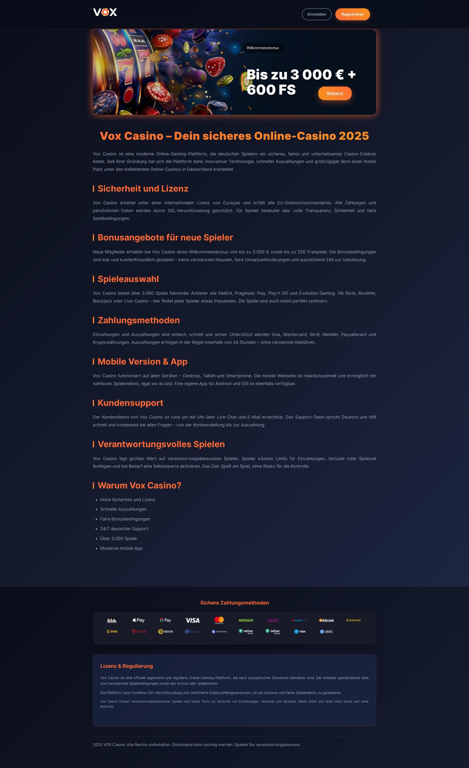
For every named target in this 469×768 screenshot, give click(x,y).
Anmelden (316, 14)
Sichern (335, 93)
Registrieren (352, 14)
